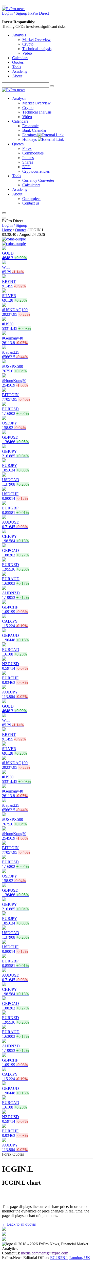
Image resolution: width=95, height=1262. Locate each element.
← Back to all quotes (19, 1224)
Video (27, 53)
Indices (28, 157)
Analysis (19, 35)
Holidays (30, 139)
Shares (27, 162)
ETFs (26, 167)
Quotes (18, 62)
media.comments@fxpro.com (44, 1253)
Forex (27, 148)
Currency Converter (38, 180)
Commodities (33, 153)
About (17, 76)
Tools (16, 67)
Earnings (29, 135)
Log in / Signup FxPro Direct (25, 13)
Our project (31, 198)
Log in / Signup (14, 225)
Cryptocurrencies (36, 171)
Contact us (30, 203)
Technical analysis (36, 49)
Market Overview (36, 39)
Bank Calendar (34, 130)
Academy (20, 71)
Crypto (27, 44)
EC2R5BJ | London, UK (70, 1257)
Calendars (20, 58)
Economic (30, 126)
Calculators (31, 185)
